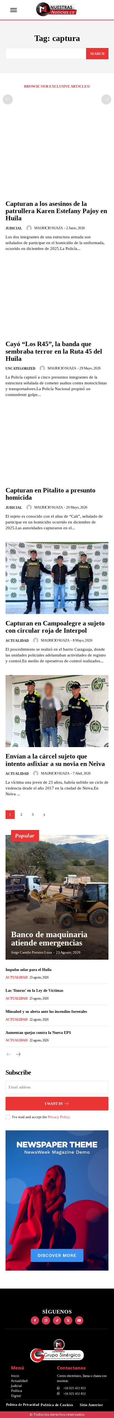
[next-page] (44, 814)
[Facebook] (35, 1320)
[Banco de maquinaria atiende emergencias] (57, 897)
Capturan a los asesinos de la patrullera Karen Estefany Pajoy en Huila (56, 211)
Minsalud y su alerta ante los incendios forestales (46, 1012)
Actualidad (17, 641)
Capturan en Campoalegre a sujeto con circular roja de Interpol (55, 627)
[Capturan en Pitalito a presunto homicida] (57, 445)
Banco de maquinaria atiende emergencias (49, 938)
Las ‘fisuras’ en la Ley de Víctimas (34, 990)
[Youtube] (79, 1320)
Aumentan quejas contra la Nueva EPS (38, 1033)
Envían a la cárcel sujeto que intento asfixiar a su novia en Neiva (55, 760)
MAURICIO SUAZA (48, 228)
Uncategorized (20, 369)
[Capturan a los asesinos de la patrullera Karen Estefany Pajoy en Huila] (57, 158)
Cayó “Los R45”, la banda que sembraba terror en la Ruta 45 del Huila (54, 351)
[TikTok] (57, 1320)
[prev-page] (8, 99)
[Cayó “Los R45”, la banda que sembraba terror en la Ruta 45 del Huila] (57, 299)
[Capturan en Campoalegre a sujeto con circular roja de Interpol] (57, 578)
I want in (54, 1104)
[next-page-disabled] (106, 99)
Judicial (14, 228)
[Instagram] (46, 1320)
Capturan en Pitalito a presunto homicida (50, 494)
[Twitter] (68, 1320)
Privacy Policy (58, 1117)
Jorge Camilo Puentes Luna (31, 952)
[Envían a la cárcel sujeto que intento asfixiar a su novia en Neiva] (57, 711)
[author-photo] (29, 228)
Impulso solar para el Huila (28, 970)
